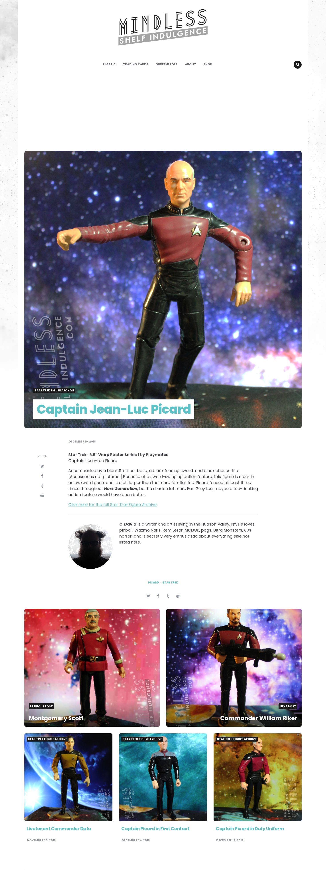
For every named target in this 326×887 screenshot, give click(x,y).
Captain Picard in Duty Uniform (250, 828)
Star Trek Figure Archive (54, 390)
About (190, 64)
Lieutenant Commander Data (59, 828)
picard (153, 582)
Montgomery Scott (56, 718)
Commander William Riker (258, 718)
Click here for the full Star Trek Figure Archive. (112, 504)
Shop (207, 64)
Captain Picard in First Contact (155, 828)
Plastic (109, 64)
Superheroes (166, 64)
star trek (170, 582)
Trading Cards (135, 64)
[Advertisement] (163, 110)
